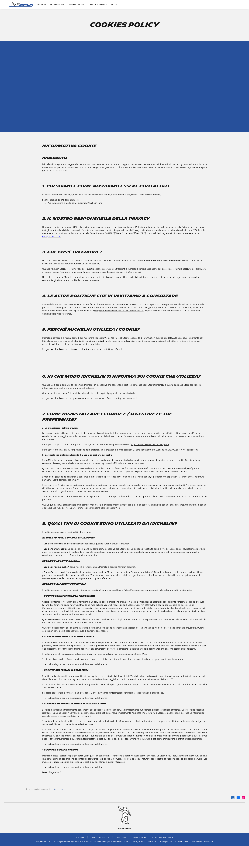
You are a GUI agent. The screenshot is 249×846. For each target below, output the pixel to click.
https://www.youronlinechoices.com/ (180, 449)
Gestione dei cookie (139, 837)
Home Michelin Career (38, 789)
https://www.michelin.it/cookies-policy (150, 444)
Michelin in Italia (76, 4)
